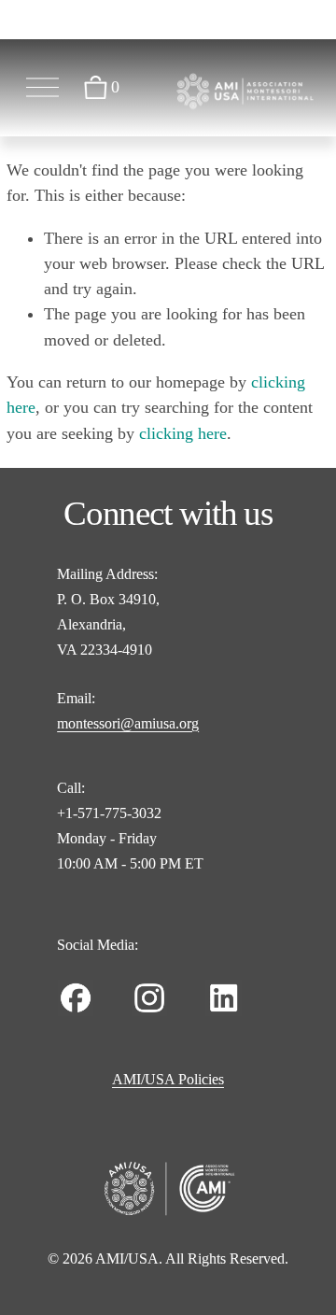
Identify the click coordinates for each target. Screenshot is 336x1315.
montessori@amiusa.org (128, 723)
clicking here (183, 433)
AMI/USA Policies (168, 1079)
